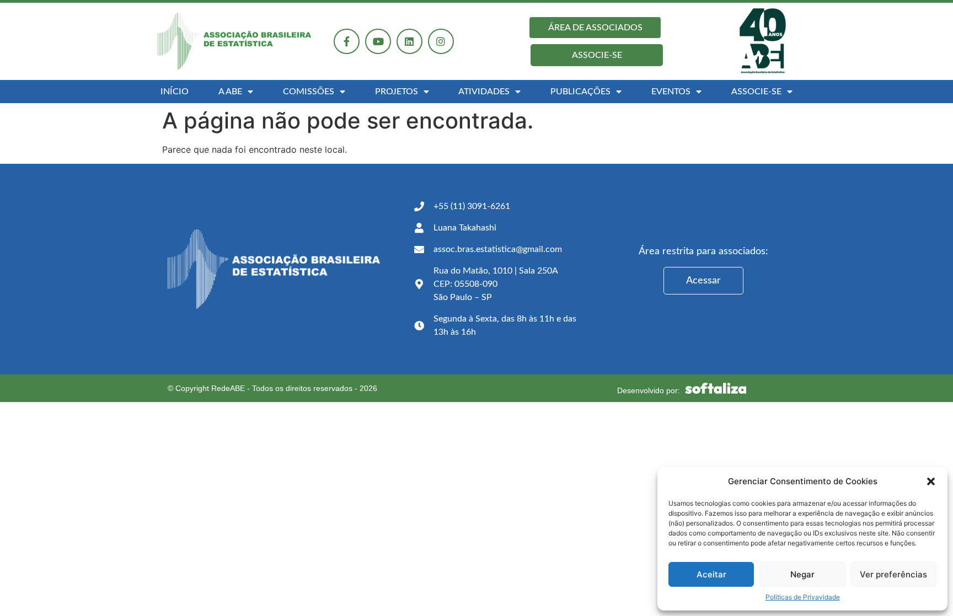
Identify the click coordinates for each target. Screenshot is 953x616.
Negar (802, 574)
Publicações (580, 91)
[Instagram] (441, 42)
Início (174, 91)
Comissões (308, 91)
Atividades (484, 91)
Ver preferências (893, 574)
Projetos (396, 91)
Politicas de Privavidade (802, 597)
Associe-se (756, 91)
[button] (930, 481)
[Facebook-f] (347, 42)
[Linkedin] (409, 42)
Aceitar (711, 574)
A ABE (230, 91)
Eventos (670, 91)
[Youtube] (378, 42)
